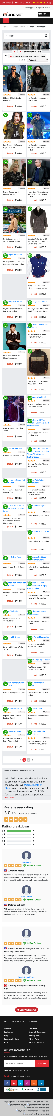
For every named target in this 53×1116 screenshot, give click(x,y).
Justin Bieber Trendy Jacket (14, 567)
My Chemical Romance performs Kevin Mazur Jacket (37, 147)
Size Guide (33, 1028)
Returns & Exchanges (37, 1032)
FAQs (6, 1042)
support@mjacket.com (20, 1076)
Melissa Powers (26, 896)
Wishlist (47, 8)
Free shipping (29, 8)
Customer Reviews (11, 1039)
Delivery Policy (34, 1035)
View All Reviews (27, 1009)
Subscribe (42, 1063)
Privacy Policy (34, 1039)
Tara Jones (26, 940)
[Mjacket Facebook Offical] (7, 1083)
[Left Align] (6, 819)
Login (39, 8)
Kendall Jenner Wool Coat (13, 693)
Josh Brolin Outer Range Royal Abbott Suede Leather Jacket (37, 492)
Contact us (8, 1032)
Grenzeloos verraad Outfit (13, 455)
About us (7, 1028)
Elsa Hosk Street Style (31, 51)
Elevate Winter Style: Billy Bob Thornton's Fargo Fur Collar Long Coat (38, 241)
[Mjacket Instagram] (27, 1083)
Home (5, 27)
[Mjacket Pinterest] (34, 1083)
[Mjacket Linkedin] (41, 1083)
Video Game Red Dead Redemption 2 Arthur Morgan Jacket (12, 520)
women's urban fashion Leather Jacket (28, 56)
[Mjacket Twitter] (20, 1083)
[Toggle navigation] (6, 20)
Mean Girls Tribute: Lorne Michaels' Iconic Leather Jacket (38, 194)
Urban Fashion (19, 27)
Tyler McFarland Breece (26, 977)
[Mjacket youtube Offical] (14, 1083)
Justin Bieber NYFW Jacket (38, 541)
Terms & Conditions (36, 1042)
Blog (6, 1035)
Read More (9, 797)
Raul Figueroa (26, 862)
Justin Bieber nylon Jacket (38, 515)
